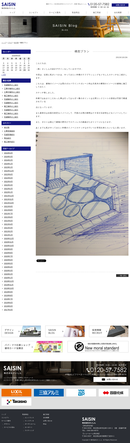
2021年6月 (8, 217)
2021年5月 (8, 221)
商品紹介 (7, 138)
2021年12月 (9, 196)
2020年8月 (8, 253)
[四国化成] (113, 396)
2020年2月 (8, 274)
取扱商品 (76, 12)
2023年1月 (8, 167)
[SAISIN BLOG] (65, 336)
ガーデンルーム (30, 424)
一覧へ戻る (122, 276)
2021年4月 (8, 224)
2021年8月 (8, 210)
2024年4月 (8, 153)
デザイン (7, 424)
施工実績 (97, 12)
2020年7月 (8, 256)
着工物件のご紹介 (11, 96)
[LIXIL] (16, 396)
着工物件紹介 (9, 142)
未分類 (16, 43)
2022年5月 (8, 178)
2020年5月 (8, 263)
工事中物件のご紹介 (12, 89)
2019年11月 (8, 285)
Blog (44, 424)
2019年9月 (8, 292)
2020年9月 (8, 249)
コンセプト (33, 12)
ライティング (29, 430)
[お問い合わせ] (120, 6)
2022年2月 (8, 189)
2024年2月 (8, 160)
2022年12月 (9, 171)
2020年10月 (9, 246)
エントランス (29, 417)
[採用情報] (108, 336)
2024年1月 (8, 164)
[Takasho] (16, 405)
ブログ (10, 43)
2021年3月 (8, 228)
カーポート (28, 427)
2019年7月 (8, 299)
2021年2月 (8, 231)
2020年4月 (8, 267)
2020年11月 (8, 242)
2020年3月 (8, 271)
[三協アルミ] (49, 396)
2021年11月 (8, 199)
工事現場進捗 (9, 131)
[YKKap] (81, 396)
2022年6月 (8, 174)
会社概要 (118, 12)
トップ (12, 12)
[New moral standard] (98, 352)
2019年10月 (9, 288)
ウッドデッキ (29, 421)
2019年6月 (8, 303)
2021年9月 (8, 206)
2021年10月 (9, 203)
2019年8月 (8, 295)
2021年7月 (8, 214)
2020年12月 (9, 238)
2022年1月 (8, 192)
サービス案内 (54, 12)
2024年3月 (8, 157)
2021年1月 (8, 235)
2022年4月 (8, 181)
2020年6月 (8, 260)
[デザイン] (21, 336)
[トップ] (8, 8)
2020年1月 (8, 278)
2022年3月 (8, 185)
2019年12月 (9, 281)
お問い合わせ (47, 421)
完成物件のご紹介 (11, 85)
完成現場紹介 (9, 135)
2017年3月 (8, 310)
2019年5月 (8, 306)
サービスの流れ (9, 427)
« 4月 (4, 75)
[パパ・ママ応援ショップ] (32, 352)
